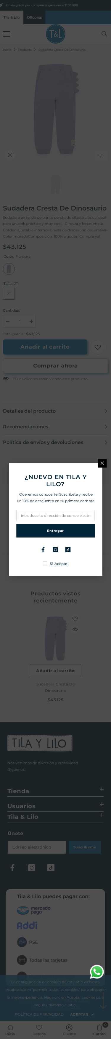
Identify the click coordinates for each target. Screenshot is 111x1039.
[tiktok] (68, 549)
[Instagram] (55, 549)
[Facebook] (43, 549)
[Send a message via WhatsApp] (97, 972)
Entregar (55, 531)
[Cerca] (102, 463)
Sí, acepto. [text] (59, 563)
